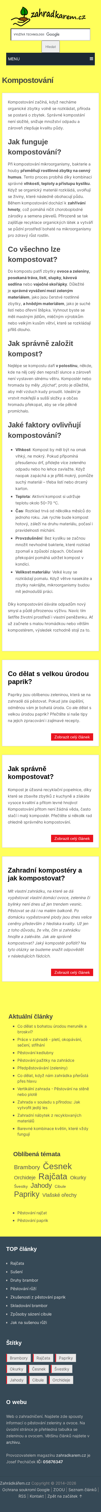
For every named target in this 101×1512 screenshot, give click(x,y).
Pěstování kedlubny (35, 1052)
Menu (14, 58)
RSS (22, 1496)
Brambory (27, 1167)
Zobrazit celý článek (72, 737)
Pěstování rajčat (32, 1212)
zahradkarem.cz (71, 1455)
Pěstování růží (23, 1288)
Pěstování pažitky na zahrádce (45, 1060)
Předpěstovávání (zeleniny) (42, 1067)
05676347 (53, 1461)
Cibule (60, 1186)
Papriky (27, 1194)
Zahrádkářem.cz (15, 1483)
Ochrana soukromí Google (26, 1489)
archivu (13, 1442)
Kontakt (37, 1496)
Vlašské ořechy (59, 1195)
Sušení (16, 1271)
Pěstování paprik (32, 1220)
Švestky (21, 1186)
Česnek (57, 1166)
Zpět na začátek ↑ (64, 1496)
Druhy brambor (24, 1280)
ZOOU (59, 1489)
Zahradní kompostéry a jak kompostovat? (45, 874)
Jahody (41, 1185)
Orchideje (25, 1177)
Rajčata (52, 1176)
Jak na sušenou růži (28, 1322)
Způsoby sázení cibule (31, 1314)
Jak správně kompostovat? (31, 772)
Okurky (78, 1177)
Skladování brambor (28, 1305)
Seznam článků (82, 1489)
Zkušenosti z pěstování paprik (38, 1297)
